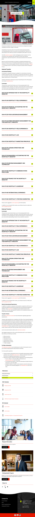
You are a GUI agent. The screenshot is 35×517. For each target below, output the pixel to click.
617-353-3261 (26, 505)
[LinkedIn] (17, 515)
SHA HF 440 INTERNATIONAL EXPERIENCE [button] (13, 192)
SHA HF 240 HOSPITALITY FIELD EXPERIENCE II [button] (15, 128)
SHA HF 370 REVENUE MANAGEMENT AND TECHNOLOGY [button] (13, 164)
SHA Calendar (5, 382)
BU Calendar (5, 403)
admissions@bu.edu (9, 360)
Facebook (7, 487)
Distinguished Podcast (5, 506)
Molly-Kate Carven (16, 354)
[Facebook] (20, 515)
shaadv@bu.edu (10, 81)
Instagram (2, 487)
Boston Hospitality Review (6, 504)
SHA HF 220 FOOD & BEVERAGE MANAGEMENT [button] (15, 114)
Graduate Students (5, 375)
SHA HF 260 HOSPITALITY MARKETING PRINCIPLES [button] (16, 141)
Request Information (16, 13)
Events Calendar (4, 500)
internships (10, 308)
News (3, 502)
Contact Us (5, 498)
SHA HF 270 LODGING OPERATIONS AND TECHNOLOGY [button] (13, 148)
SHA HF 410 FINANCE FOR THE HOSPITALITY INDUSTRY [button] (14, 179)
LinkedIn (5, 486)
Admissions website (21, 329)
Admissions (5, 370)
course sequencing (15, 202)
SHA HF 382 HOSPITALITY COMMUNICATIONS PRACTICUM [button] (14, 171)
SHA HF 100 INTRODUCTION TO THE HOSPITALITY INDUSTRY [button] (15, 93)
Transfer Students (5, 377)
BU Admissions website (9, 315)
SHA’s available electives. (7, 206)
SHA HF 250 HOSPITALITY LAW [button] (10, 135)
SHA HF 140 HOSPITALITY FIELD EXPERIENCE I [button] (14, 100)
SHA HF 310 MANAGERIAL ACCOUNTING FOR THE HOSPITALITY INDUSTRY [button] (15, 156)
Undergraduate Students (6, 373)
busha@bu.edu (26, 507)
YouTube (5, 487)
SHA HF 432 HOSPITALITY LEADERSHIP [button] (12, 186)
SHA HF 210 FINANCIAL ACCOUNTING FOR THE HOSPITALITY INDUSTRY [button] (15, 107)
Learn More (5, 447)
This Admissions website (6, 347)
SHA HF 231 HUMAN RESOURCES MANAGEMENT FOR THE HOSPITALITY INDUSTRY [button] (16, 121)
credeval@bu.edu (5, 326)
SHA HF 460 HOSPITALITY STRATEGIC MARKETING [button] (16, 199)
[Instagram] (15, 515)
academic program (9, 55)
